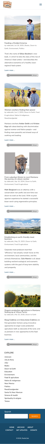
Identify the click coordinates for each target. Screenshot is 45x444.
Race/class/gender (10, 118)
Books (27, 45)
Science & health (11, 395)
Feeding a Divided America (15, 43)
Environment (13, 48)
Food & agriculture (21, 184)
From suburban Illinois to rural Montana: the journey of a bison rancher (21, 178)
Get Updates (21, 430)
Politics (21, 48)
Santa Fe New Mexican (13, 392)
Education (8, 371)
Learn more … (9, 70)
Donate (33, 430)
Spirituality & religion (12, 398)
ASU (6, 363)
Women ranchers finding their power (19, 110)
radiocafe (10, 45)
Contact (9, 430)
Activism (7, 357)
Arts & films (9, 360)
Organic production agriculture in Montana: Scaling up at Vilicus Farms (22, 311)
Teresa (7, 401)
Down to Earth (29, 112)
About (30, 427)
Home (11, 427)
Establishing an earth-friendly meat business (19, 238)
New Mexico (9, 383)
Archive (20, 427)
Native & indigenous (22, 115)
